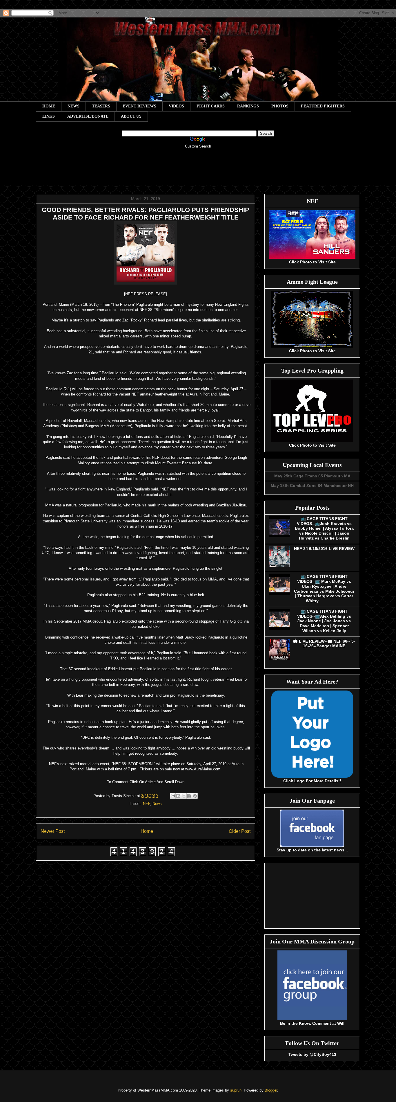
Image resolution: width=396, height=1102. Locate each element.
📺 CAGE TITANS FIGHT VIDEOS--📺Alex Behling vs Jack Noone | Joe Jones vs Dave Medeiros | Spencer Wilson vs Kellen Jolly (324, 621)
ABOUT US (131, 116)
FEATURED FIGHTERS (323, 106)
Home (147, 831)
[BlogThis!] (178, 796)
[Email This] (173, 796)
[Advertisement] (198, 171)
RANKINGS (248, 106)
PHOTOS (279, 106)
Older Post (239, 831)
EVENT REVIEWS (139, 106)
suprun (235, 1090)
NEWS (73, 106)
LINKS (48, 116)
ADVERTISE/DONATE (87, 116)
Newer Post (53, 831)
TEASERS (101, 106)
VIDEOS (176, 106)
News (157, 803)
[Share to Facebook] (189, 796)
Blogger (271, 1090)
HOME (48, 106)
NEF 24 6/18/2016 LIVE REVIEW (324, 548)
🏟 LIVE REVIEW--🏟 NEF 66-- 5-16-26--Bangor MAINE (324, 643)
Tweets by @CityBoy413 (312, 1054)
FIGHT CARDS (211, 106)
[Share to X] (184, 796)
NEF (146, 803)
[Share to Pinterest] (195, 796)
